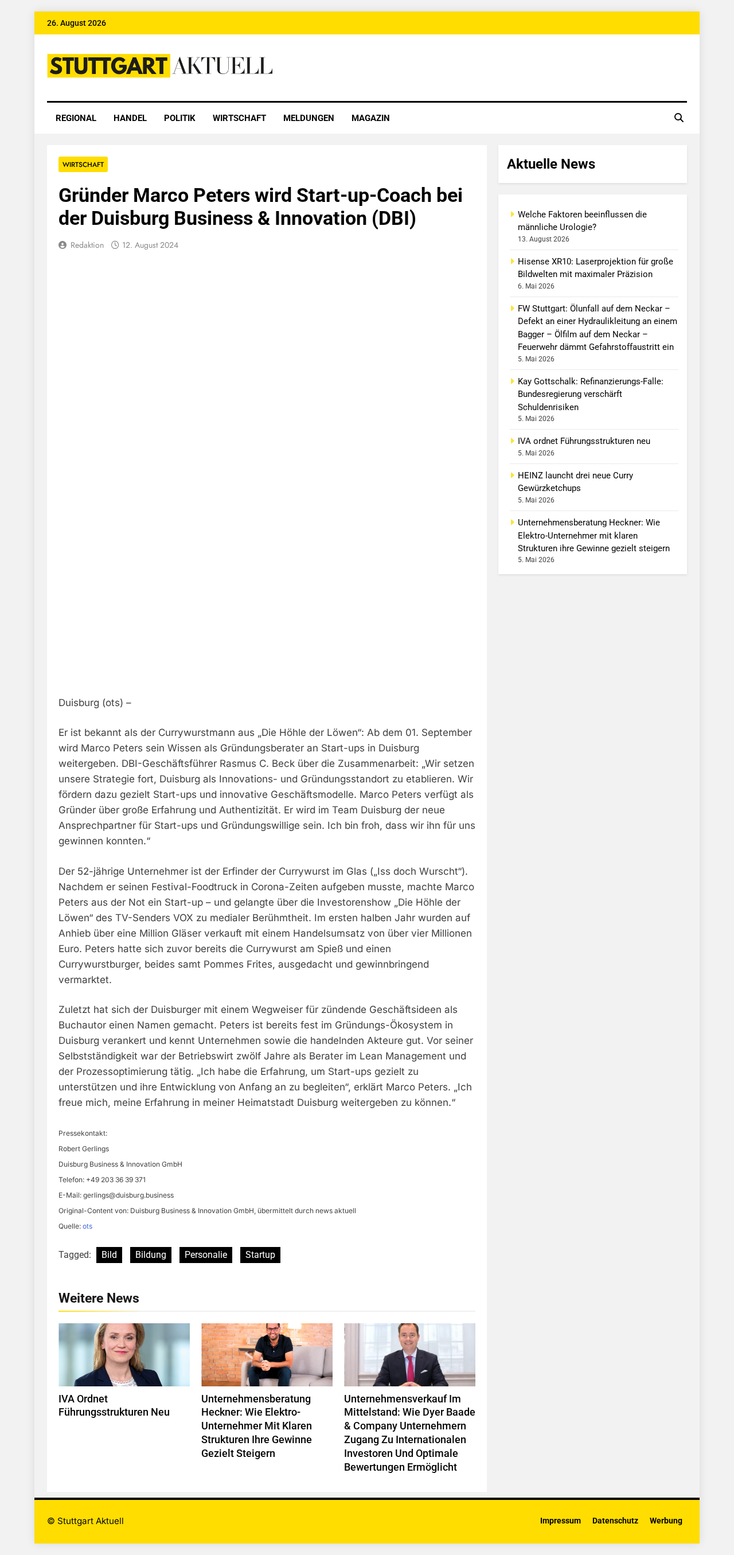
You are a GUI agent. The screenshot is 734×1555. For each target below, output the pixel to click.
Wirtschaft (239, 118)
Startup (260, 1254)
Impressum (560, 1521)
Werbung (666, 1521)
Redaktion (87, 245)
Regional (76, 118)
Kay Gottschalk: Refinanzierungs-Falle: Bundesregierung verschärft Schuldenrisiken (590, 394)
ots (87, 1226)
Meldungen (308, 118)
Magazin (371, 118)
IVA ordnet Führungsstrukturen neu (584, 441)
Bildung (150, 1254)
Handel (130, 118)
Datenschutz (615, 1521)
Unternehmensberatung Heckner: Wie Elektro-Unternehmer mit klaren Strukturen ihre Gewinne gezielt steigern (256, 1426)
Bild (109, 1254)
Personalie (206, 1254)
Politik (180, 118)
